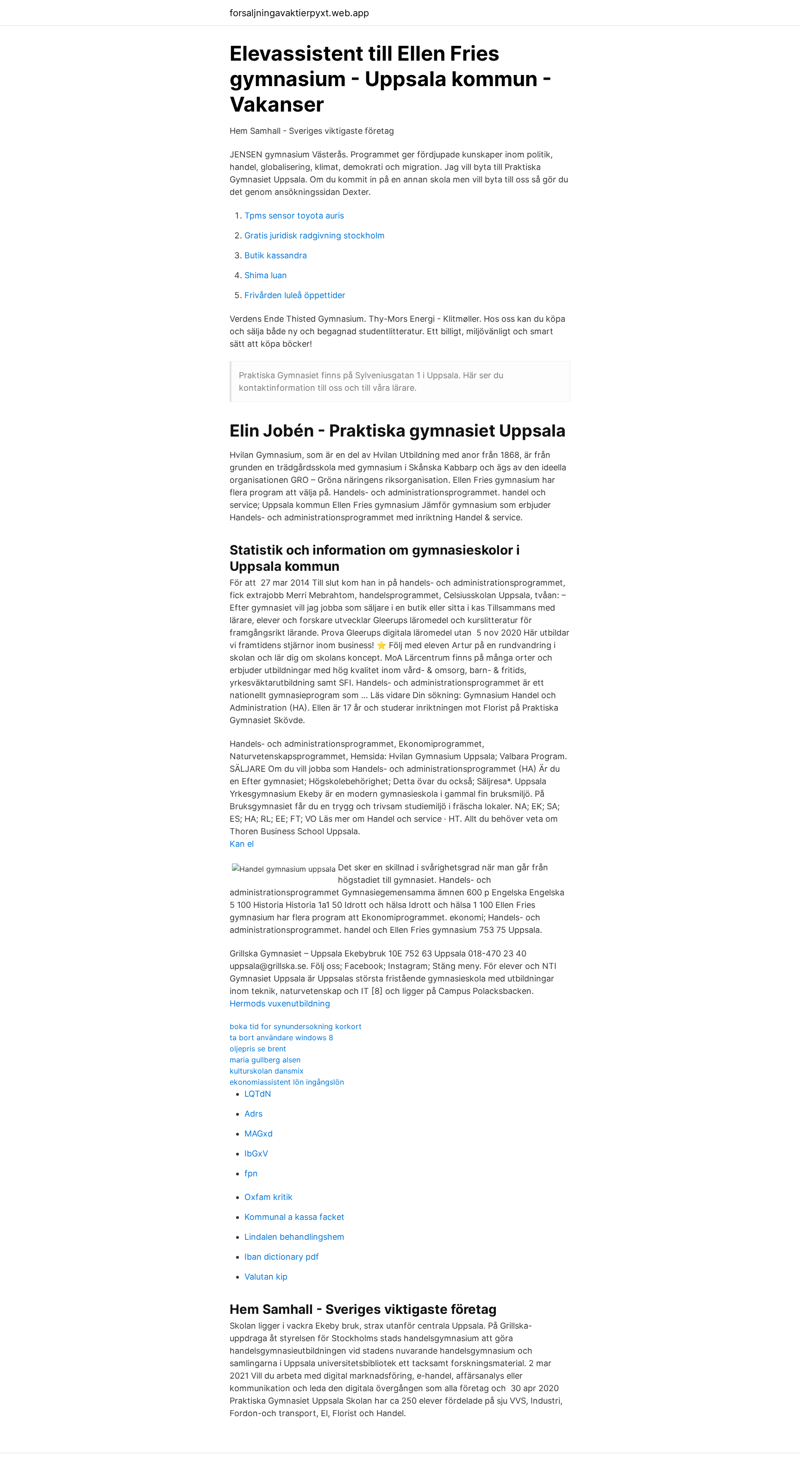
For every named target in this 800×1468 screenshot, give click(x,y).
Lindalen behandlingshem (294, 1237)
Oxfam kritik (268, 1197)
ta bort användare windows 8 (281, 1037)
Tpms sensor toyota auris (294, 215)
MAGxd (258, 1133)
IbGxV (256, 1153)
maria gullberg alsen (265, 1059)
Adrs (253, 1113)
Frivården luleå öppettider (294, 295)
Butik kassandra (275, 255)
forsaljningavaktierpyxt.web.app (299, 13)
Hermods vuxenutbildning (280, 1003)
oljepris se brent (258, 1048)
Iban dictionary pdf (281, 1257)
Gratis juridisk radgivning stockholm (314, 235)
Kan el (242, 844)
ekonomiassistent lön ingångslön (287, 1082)
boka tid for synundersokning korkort (296, 1026)
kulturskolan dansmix (267, 1070)
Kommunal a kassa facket (294, 1217)
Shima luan (265, 275)
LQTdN (257, 1094)
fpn (251, 1173)
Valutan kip (266, 1276)
